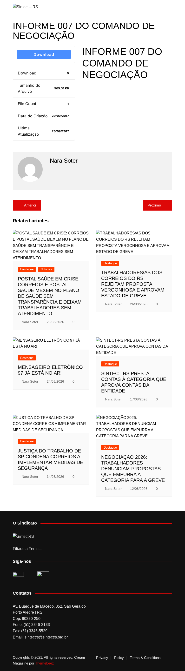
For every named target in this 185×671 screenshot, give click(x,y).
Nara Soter (30, 322)
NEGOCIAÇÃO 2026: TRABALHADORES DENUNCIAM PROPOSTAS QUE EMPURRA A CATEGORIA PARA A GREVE (133, 468)
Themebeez (44, 663)
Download (43, 54)
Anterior (30, 205)
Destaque (26, 269)
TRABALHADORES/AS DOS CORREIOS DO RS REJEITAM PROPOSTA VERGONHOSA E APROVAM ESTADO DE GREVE (133, 284)
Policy (119, 658)
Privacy (102, 658)
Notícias (46, 269)
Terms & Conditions (145, 658)
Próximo (154, 205)
